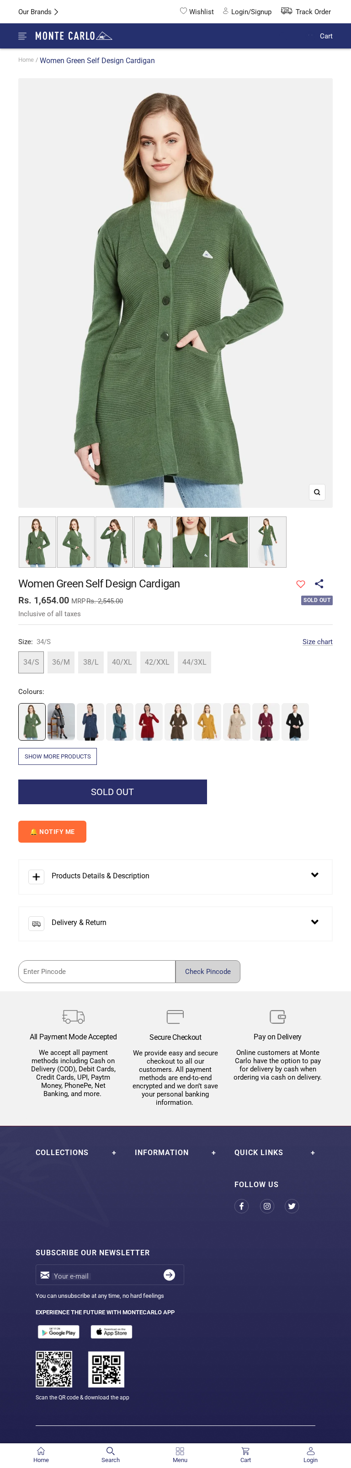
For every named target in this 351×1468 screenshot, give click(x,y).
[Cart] (310, 36)
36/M (61, 662)
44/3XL (194, 662)
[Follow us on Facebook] (247, 1206)
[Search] (289, 36)
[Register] (169, 1274)
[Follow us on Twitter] (297, 1206)
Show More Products (58, 756)
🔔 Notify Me (52, 831)
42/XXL (157, 662)
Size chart (318, 642)
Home (26, 59)
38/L (91, 662)
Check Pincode (208, 972)
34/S (31, 662)
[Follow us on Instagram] (272, 1206)
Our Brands (35, 12)
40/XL (122, 662)
